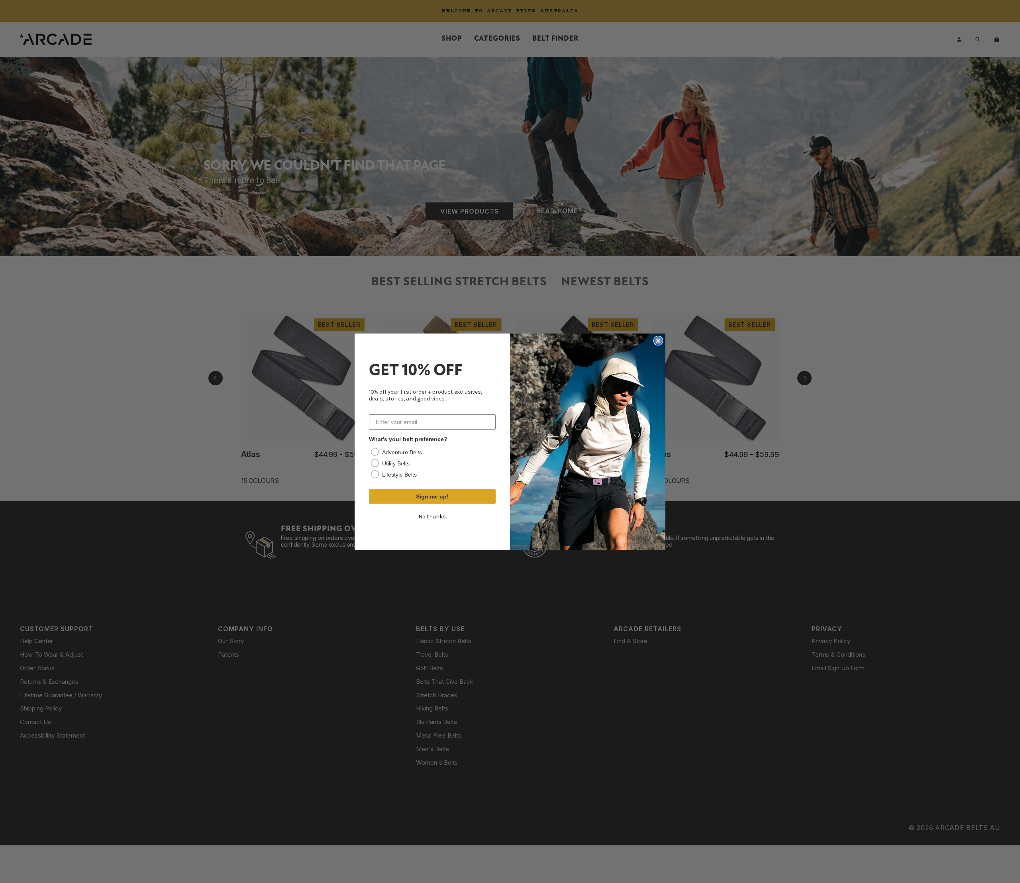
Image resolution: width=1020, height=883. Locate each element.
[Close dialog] (658, 341)
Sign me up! (432, 496)
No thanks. (432, 516)
